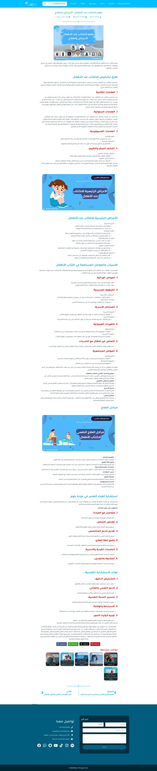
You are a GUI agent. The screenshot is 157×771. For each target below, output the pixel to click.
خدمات (102, 4)
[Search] (45, 4)
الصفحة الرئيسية (124, 4)
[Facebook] (39, 745)
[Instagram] (67, 745)
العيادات (111, 4)
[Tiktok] (61, 745)
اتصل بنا (73, 4)
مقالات (82, 4)
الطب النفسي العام (62, 17)
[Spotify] (72, 745)
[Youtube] (56, 745)
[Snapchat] (50, 745)
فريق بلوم (92, 4)
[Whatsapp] (44, 745)
